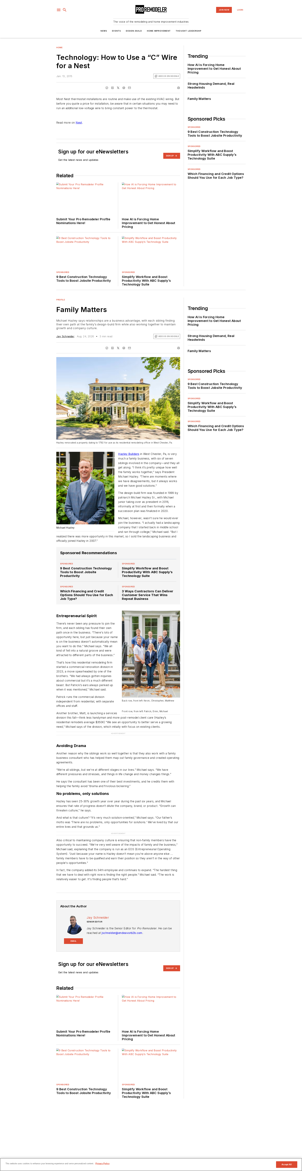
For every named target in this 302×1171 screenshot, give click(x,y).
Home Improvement (159, 31)
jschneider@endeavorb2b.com (122, 933)
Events (116, 31)
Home (59, 47)
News (104, 31)
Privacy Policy (102, 1163)
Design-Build (134, 31)
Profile (60, 300)
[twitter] (118, 87)
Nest (79, 122)
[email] (129, 87)
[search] (64, 10)
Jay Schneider (65, 336)
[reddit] (123, 87)
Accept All (287, 1164)
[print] (178, 87)
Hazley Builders (128, 454)
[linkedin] (112, 87)
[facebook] (106, 87)
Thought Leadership (188, 31)
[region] (151, 1164)
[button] (58, 10)
